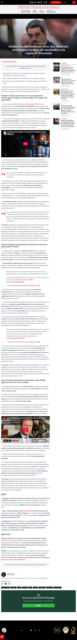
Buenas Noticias (54, 7)
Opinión (28, 7)
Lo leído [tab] (63, 63)
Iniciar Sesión (55, 2)
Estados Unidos (5, 587)
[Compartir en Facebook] (6, 583)
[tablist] (64, 64)
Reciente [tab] (56, 63)
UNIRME (38, 605)
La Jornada (64, 118)
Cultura (40, 7)
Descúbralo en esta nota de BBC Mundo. (13, 559)
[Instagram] (39, 630)
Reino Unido (49, 587)
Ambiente (47, 7)
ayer (36, 498)
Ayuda (21, 630)
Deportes (34, 7)
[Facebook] (31, 630)
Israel (19, 587)
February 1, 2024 (34, 285)
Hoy (62, 77)
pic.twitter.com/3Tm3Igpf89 (15, 282)
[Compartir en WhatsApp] (2, 584)
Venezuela (13, 587)
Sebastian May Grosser (66, 115)
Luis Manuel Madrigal (65, 73)
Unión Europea (57, 587)
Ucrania (35, 587)
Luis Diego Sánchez (65, 128)
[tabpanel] (64, 97)
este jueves (21, 521)
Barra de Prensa (65, 65)
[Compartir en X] (9, 583)
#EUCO (31, 280)
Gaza (30, 587)
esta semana (28, 511)
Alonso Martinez (64, 100)
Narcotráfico (42, 587)
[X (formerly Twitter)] (35, 630)
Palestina (25, 587)
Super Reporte (64, 89)
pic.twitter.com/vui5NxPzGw (15, 338)
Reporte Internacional (38, 43)
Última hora (21, 7)
